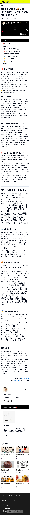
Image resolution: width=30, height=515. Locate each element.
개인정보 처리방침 (18, 496)
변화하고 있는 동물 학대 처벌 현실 (11, 54)
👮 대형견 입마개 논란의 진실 (10, 61)
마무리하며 (5, 63)
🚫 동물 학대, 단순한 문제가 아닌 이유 (12, 51)
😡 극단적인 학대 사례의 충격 (10, 58)
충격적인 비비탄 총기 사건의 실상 (11, 49)
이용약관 (10, 496)
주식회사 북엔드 (6, 508)
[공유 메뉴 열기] (20, 511)
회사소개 (4, 496)
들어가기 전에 (6, 46)
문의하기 (4, 500)
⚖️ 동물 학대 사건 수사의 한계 (11, 56)
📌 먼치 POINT (7, 44)
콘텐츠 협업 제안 (12, 500)
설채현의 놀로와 (5, 18)
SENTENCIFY (17, 380)
